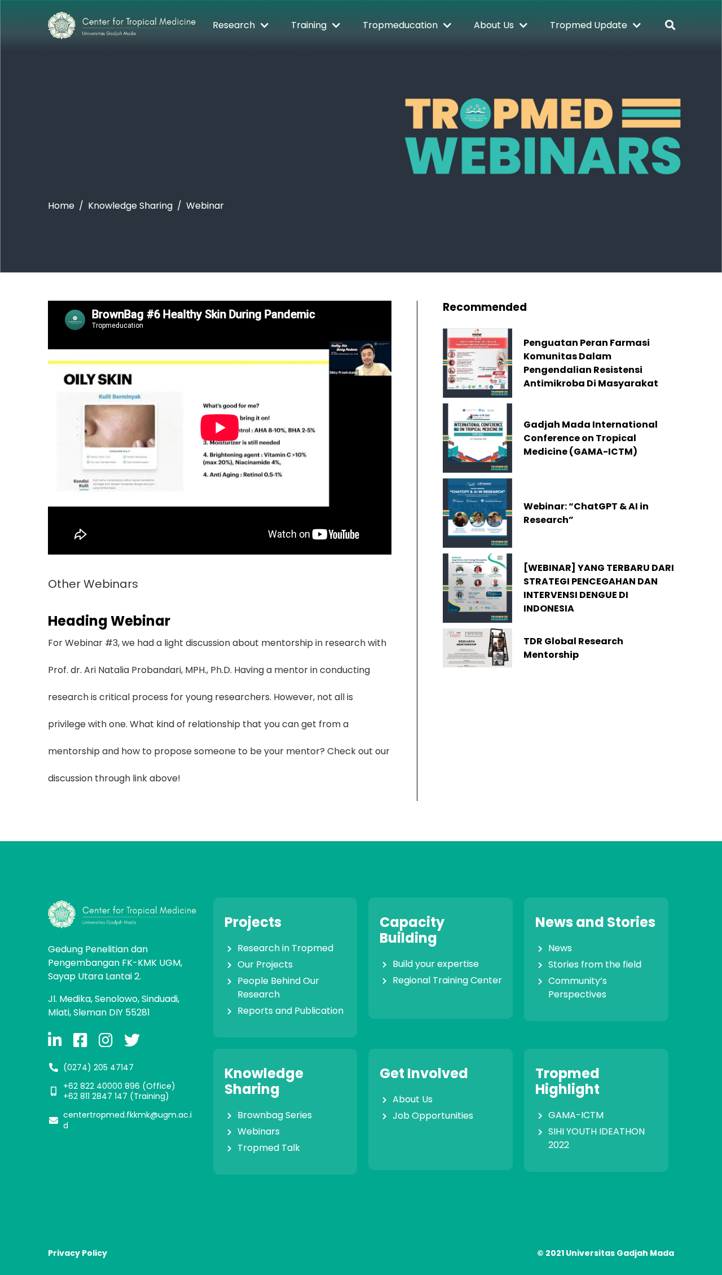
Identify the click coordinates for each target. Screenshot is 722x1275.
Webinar (205, 205)
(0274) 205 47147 (98, 1067)
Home (61, 205)
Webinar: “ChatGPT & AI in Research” (586, 513)
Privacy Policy (77, 1253)
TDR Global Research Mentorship (573, 648)
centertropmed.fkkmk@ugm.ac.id (127, 1120)
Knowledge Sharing (130, 205)
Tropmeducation (400, 25)
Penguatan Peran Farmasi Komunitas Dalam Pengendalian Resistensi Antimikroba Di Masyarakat (590, 363)
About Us (494, 25)
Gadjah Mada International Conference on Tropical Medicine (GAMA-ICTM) (590, 438)
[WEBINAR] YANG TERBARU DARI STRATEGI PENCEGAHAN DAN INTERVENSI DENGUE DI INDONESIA (598, 588)
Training (309, 25)
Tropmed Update (588, 25)
